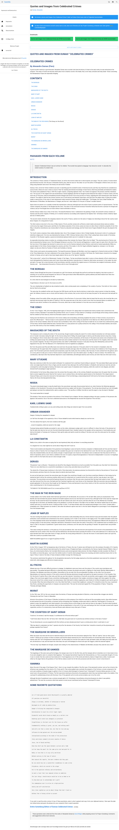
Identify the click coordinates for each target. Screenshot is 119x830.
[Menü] (2, 2)
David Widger (78, 814)
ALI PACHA (34, 129)
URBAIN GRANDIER (36, 102)
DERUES (33, 110)
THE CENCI (34, 86)
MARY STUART (35, 94)
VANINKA (33, 144)
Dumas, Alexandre (37, 10)
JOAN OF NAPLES (36, 117)
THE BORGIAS (35, 82)
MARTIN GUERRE (36, 125)
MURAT (33, 137)
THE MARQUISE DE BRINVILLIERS (41, 141)
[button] (74, 47)
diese (111, 25)
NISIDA (33, 106)
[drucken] (113, 2)
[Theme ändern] (109, 2)
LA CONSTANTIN (36, 113)
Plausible (24, 58)
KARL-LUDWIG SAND (37, 98)
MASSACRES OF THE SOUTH (39, 90)
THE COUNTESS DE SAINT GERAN (41, 133)
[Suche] (117, 2)
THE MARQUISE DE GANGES (39, 148)
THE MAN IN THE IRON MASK (39, 121)
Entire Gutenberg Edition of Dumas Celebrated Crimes (51, 807)
